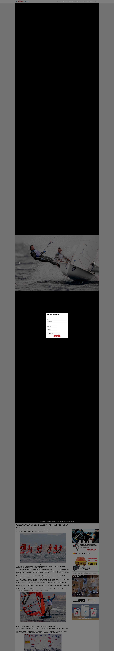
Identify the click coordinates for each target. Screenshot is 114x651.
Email (48, 319)
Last (47, 327)
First (47, 324)
